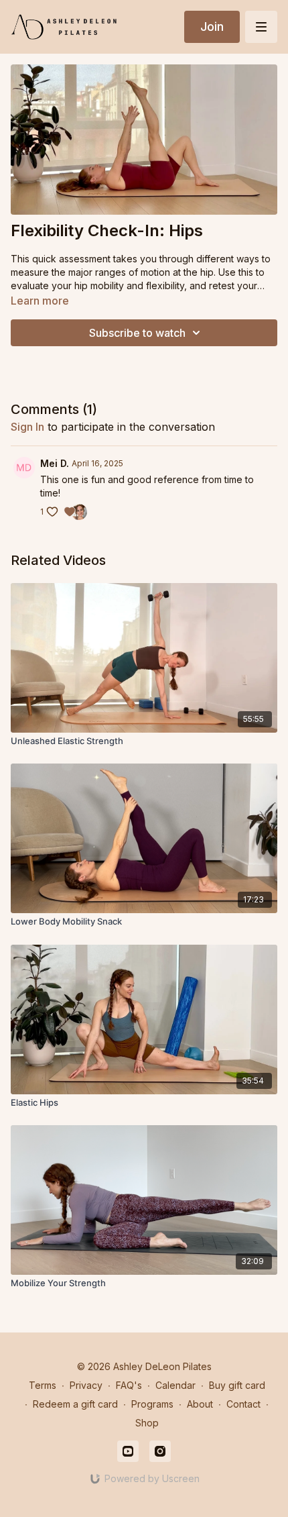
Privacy (86, 1385)
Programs (152, 1404)
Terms (42, 1385)
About (200, 1404)
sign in (27, 426)
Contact (243, 1404)
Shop (147, 1422)
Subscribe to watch (137, 332)
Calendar (175, 1385)
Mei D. (54, 463)
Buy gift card (237, 1385)
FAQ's (129, 1385)
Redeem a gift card (75, 1404)
